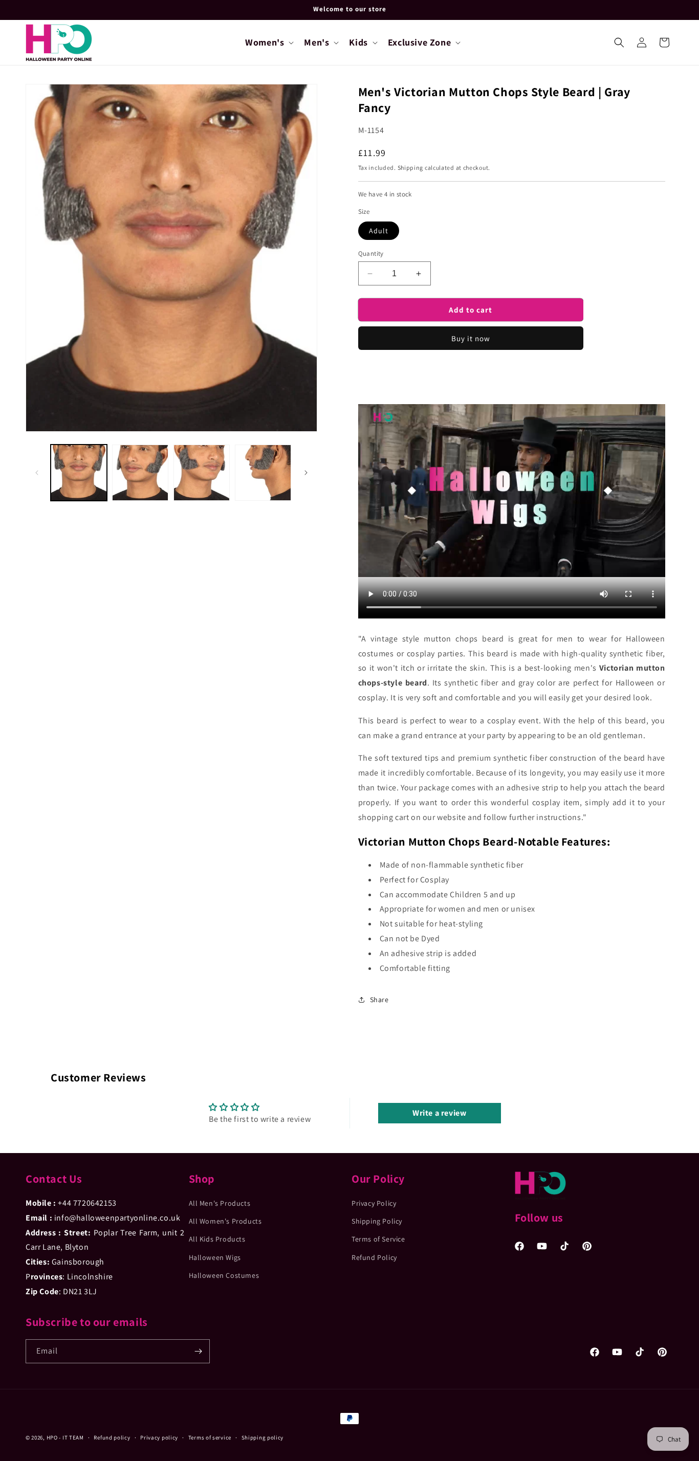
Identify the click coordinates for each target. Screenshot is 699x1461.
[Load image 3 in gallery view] (201, 473)
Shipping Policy (377, 1221)
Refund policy (112, 1437)
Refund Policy (374, 1257)
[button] (268, 42)
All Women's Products (225, 1221)
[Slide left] (37, 472)
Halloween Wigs (215, 1257)
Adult (378, 230)
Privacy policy (159, 1437)
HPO (52, 1437)
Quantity (371, 253)
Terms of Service (378, 1239)
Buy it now (470, 338)
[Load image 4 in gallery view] (263, 473)
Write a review (439, 1113)
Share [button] (379, 999)
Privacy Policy (374, 1203)
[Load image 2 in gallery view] (140, 473)
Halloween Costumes (224, 1275)
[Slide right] (306, 472)
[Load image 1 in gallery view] (79, 473)
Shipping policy (263, 1437)
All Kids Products (217, 1239)
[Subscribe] (198, 1351)
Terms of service (209, 1437)
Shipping (411, 167)
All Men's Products (220, 1203)
